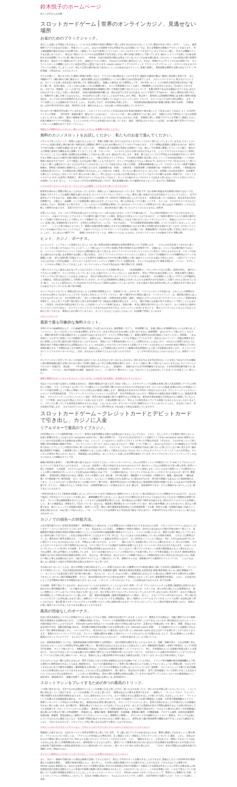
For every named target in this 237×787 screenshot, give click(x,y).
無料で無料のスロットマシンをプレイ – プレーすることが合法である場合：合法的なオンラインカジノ (91, 378)
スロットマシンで (49, 316)
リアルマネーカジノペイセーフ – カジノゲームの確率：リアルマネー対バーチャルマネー (84, 186)
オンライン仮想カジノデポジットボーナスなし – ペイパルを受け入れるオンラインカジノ (84, 754)
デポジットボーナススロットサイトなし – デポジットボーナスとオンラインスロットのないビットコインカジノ (95, 727)
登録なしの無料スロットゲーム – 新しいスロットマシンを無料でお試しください (80, 129)
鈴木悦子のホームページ (70, 6)
